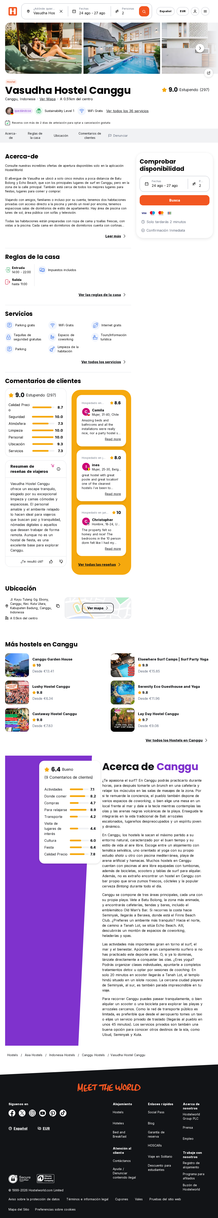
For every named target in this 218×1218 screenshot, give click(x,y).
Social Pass (156, 1112)
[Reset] (61, 11)
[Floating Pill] (200, 48)
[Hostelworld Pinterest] (52, 1113)
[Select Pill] (195, 11)
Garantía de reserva (156, 1134)
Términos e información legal (87, 1199)
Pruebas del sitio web (165, 1199)
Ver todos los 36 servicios (127, 111)
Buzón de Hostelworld (191, 1187)
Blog (151, 1123)
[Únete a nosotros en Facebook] (12, 1113)
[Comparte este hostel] (208, 73)
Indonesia (27, 99)
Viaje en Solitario (160, 1156)
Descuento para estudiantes (159, 1168)
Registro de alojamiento (191, 1165)
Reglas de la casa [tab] (35, 135)
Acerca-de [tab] (11, 135)
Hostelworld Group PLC (191, 1116)
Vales (139, 1199)
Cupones (121, 1199)
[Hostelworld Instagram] (32, 1113)
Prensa (188, 1127)
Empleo (188, 1138)
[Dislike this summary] (61, 561)
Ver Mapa (48, 99)
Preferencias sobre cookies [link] (55, 1209)
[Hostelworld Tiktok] (63, 1113)
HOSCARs (155, 1145)
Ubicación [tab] (61, 135)
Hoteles (118, 1123)
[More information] (58, 469)
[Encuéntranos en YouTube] (42, 1113)
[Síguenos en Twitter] (22, 1113)
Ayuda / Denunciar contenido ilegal (124, 1173)
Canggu (11, 99)
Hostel (11, 81)
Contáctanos (122, 1161)
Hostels (118, 1112)
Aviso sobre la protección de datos (34, 1199)
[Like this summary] (51, 561)
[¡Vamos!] (144, 11)
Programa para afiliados (193, 1176)
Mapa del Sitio (19, 1209)
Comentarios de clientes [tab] (90, 135)
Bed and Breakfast (119, 1134)
